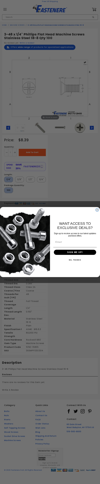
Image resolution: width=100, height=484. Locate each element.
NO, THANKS (75, 260)
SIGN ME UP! (75, 252)
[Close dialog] (97, 209)
